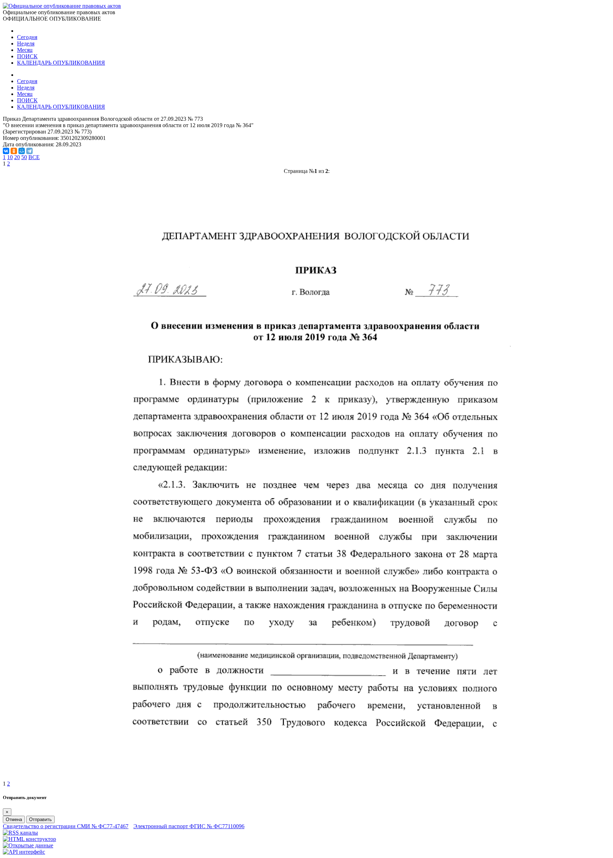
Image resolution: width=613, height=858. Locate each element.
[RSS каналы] (20, 833)
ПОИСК (27, 56)
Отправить (40, 819)
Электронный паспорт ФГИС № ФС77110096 (188, 826)
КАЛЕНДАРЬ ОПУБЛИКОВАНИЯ (61, 63)
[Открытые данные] (28, 845)
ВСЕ (34, 157)
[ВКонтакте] (6, 151)
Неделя (25, 43)
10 (10, 157)
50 (24, 157)
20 (17, 157)
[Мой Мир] (21, 151)
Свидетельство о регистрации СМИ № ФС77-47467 (65, 826)
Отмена (14, 819)
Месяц (25, 50)
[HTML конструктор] (29, 839)
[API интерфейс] (24, 852)
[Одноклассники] (14, 151)
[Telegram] (29, 151)
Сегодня (27, 37)
